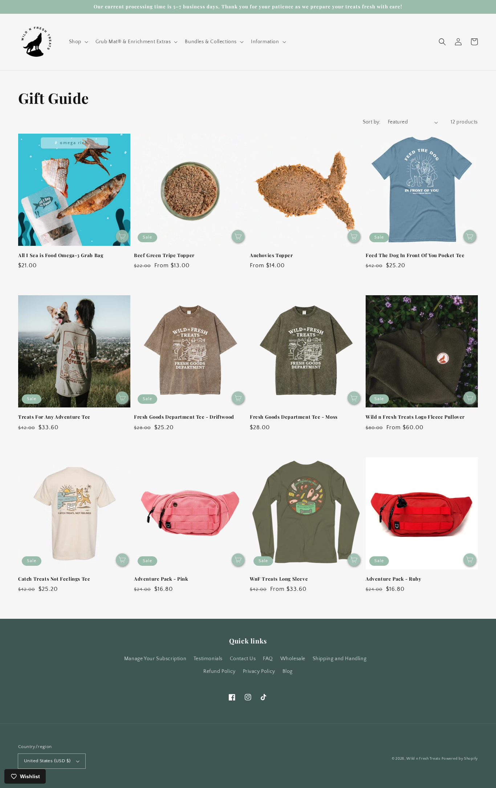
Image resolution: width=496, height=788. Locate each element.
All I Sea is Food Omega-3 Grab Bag (60, 255)
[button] (78, 41)
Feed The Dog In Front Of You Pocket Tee (415, 255)
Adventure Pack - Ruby (394, 579)
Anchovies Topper (271, 255)
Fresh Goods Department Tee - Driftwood (184, 417)
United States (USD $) (47, 760)
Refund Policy (219, 671)
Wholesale (292, 659)
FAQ (268, 659)
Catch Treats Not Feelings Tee (54, 579)
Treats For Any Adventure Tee (54, 417)
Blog (287, 671)
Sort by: (372, 122)
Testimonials (208, 659)
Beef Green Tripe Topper (164, 255)
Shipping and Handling (340, 659)
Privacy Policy (259, 671)
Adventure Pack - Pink (161, 579)
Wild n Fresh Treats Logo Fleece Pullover (415, 417)
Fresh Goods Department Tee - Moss (294, 417)
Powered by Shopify (460, 759)
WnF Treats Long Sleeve (279, 579)
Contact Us (243, 659)
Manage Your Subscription (155, 659)
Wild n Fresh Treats (423, 759)
